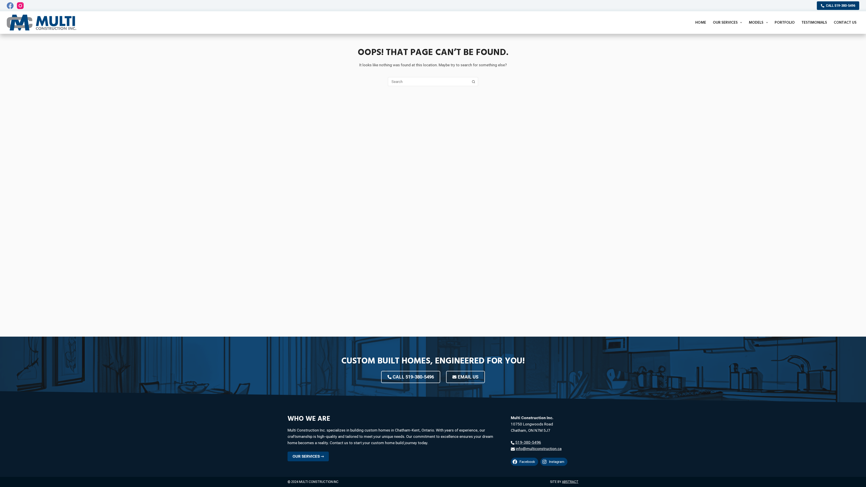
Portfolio (785, 22)
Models (756, 22)
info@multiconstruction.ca (539, 448)
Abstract (570, 482)
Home (700, 22)
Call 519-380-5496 (840, 5)
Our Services (725, 22)
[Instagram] (20, 5)
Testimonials (814, 22)
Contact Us (845, 22)
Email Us (468, 377)
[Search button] (473, 81)
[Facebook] (10, 5)
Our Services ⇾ (308, 456)
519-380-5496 (528, 442)
